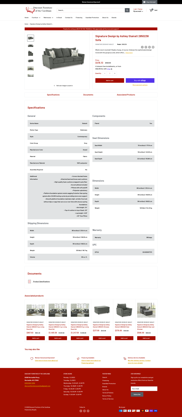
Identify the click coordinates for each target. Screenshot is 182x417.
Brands (114, 17)
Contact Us (68, 17)
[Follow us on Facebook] (81, 411)
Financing (79, 17)
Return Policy (106, 396)
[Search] (127, 10)
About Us (105, 17)
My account (137, 11)
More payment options (140, 85)
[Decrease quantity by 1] (105, 73)
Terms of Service (108, 399)
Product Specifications (41, 281)
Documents (88, 94)
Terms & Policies (107, 393)
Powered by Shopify (30, 410)
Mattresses (47, 17)
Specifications (53, 94)
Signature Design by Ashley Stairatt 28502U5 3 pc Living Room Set (80, 327)
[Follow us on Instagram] (84, 411)
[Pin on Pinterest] (146, 47)
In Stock (59, 17)
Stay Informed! (151, 2)
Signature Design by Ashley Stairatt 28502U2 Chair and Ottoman (145, 327)
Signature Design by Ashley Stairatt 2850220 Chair (123, 326)
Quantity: (98, 73)
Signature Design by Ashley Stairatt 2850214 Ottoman (101, 326)
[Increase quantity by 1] (115, 73)
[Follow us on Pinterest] (88, 411)
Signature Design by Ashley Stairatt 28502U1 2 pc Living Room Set (35, 327)
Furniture (35, 17)
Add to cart (109, 80)
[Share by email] (153, 47)
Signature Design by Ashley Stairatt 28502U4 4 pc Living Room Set (58, 327)
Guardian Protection (92, 17)
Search (104, 377)
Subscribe (137, 394)
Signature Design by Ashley (104, 44)
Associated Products (126, 94)
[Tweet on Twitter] (149, 47)
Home (27, 17)
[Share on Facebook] (142, 47)
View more (129, 53)
